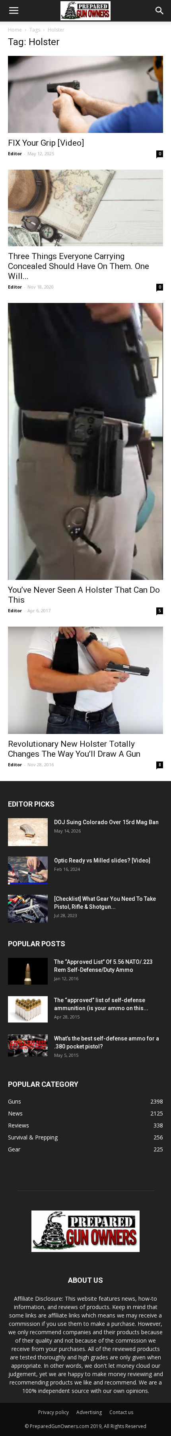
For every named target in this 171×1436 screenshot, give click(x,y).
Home (15, 29)
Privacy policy (53, 1412)
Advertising (89, 1412)
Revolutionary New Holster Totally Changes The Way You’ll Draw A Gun (74, 749)
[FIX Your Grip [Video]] (85, 94)
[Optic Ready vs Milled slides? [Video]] (28, 870)
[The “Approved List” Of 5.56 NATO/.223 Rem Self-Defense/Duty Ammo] (28, 971)
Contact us (121, 1412)
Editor (15, 153)
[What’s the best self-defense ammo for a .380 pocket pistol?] (28, 1045)
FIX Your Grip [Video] (46, 143)
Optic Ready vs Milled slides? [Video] (102, 860)
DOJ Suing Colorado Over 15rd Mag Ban (106, 822)
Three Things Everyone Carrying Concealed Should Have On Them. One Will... (78, 266)
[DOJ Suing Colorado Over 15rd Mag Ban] (28, 832)
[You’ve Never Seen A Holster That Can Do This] (85, 441)
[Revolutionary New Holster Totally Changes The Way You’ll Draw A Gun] (85, 680)
